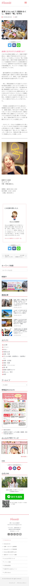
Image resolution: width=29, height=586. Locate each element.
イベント (6, 347)
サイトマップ (12, 583)
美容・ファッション (9, 365)
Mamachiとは (7, 540)
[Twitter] (12, 534)
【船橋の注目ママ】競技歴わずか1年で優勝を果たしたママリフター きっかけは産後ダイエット (20, 331)
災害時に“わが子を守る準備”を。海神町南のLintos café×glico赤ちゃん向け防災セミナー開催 (20, 321)
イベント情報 (7, 562)
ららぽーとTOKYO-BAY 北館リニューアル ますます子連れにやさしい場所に (20, 311)
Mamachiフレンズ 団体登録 (10, 549)
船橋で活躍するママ (9, 370)
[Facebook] (14, 468)
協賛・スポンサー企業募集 (10, 546)
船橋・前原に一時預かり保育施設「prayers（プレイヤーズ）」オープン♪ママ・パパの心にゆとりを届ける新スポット (20, 302)
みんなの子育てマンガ (9, 559)
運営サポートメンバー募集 (10, 554)
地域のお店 (6, 352)
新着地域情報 (7, 566)
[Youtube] (19, 468)
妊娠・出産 (6, 354)
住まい (5, 349)
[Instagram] (10, 468)
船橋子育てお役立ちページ (10, 569)
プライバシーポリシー (22, 583)
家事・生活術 (7, 360)
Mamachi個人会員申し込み (10, 552)
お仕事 (5, 345)
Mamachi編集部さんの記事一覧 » (13, 238)
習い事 (5, 367)
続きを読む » (24, 456)
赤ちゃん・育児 (7, 372)
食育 (16, 17)
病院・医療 (6, 363)
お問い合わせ (7, 573)
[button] (25, 2)
